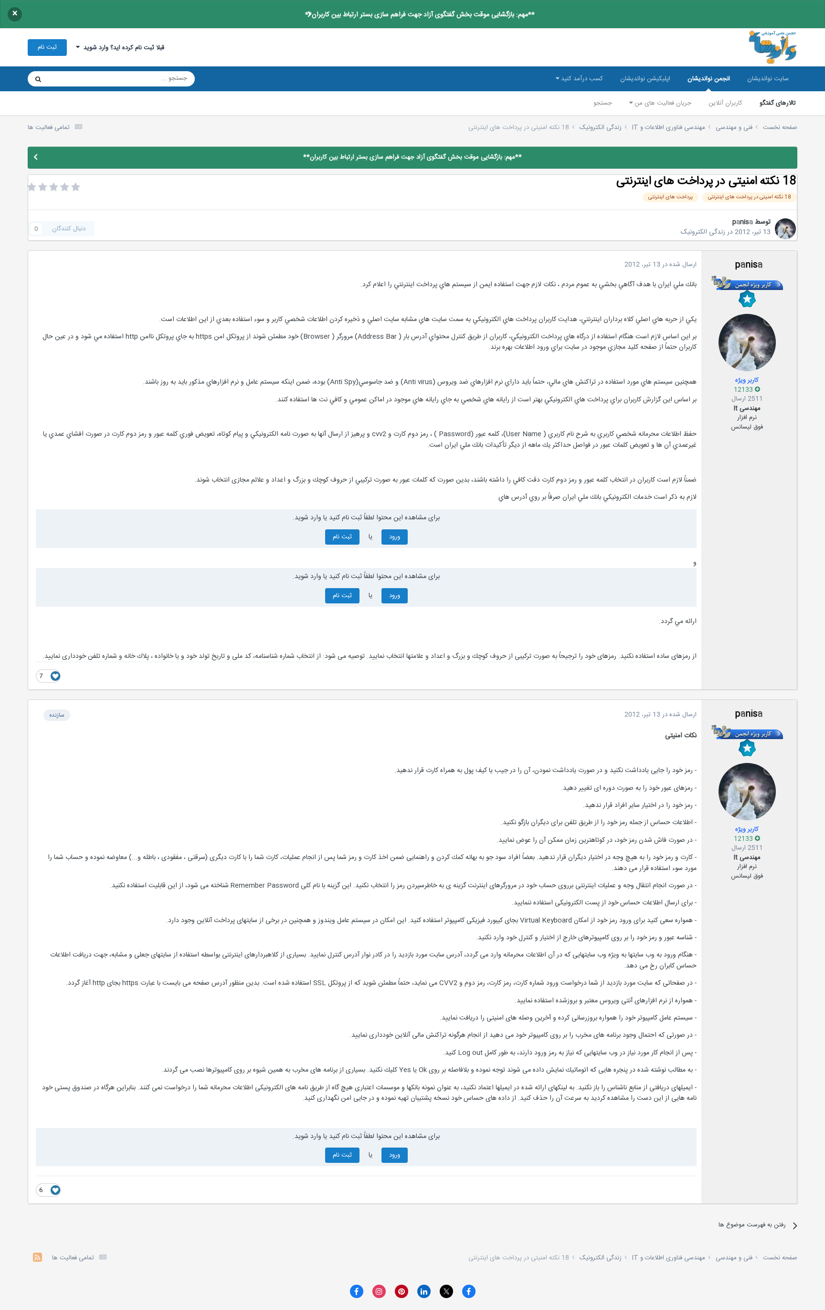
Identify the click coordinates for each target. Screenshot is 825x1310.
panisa (742, 222)
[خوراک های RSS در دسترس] (37, 1259)
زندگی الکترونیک (703, 232)
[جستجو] (38, 78)
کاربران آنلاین (725, 103)
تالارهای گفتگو (778, 103)
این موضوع (75, 79)
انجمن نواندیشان (709, 79)
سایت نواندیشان (768, 79)
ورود (394, 537)
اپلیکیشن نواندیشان (645, 79)
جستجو (602, 103)
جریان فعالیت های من (662, 103)
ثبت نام (47, 47)
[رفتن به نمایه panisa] (785, 228)
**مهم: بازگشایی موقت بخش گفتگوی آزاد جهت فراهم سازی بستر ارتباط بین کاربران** (420, 15)
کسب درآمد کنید (581, 79)
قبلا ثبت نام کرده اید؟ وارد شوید (122, 48)
